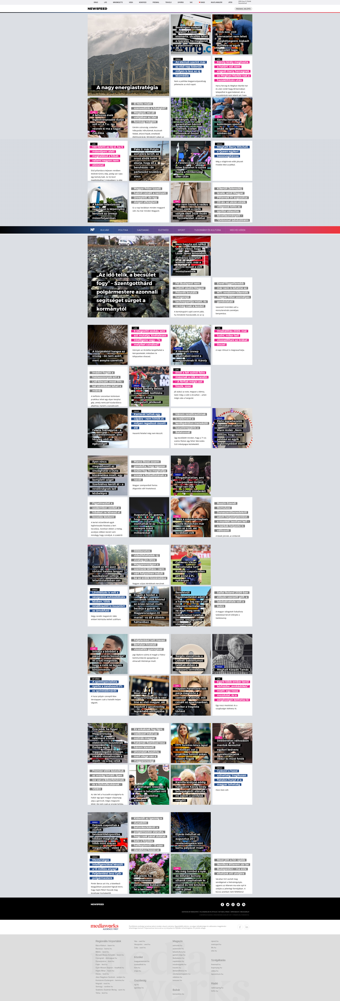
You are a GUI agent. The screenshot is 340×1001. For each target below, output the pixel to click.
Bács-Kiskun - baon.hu (105, 945)
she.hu (214, 951)
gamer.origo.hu (179, 955)
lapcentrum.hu (217, 974)
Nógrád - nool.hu (103, 983)
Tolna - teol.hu (102, 993)
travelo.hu (177, 968)
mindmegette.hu (179, 964)
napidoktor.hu (178, 961)
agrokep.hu (139, 988)
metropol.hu (216, 944)
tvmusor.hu (177, 980)
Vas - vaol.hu (139, 941)
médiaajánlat (244, 912)
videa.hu (214, 971)
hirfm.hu (214, 991)
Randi (203, 2)
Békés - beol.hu (102, 952)
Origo (96, 2)
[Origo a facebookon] (222, 904)
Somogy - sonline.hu (104, 986)
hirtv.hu (137, 968)
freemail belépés (243, 9)
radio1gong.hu (217, 988)
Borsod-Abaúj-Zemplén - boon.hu (110, 955)
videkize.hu (177, 977)
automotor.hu (178, 949)
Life (105, 2)
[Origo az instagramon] (233, 904)
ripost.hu (214, 941)
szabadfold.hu (140, 964)
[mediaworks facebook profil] (240, 927)
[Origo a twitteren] (227, 904)
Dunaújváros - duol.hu (105, 961)
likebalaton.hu (178, 958)
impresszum (235, 912)
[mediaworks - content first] (104, 927)
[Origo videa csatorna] (238, 904)
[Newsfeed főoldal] (97, 904)
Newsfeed (142, 2)
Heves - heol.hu (102, 974)
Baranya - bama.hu (104, 949)
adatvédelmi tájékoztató (190, 912)
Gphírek (181, 2)
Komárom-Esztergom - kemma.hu (110, 980)
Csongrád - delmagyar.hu (106, 958)
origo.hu (137, 971)
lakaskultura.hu (179, 952)
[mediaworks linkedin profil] (246, 927)
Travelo (168, 2)
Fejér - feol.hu (101, 964)
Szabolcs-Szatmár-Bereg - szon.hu (110, 990)
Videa (131, 2)
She (191, 2)
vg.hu (136, 984)
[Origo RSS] (243, 904)
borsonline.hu (178, 994)
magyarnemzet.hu (141, 961)
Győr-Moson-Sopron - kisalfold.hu (110, 968)
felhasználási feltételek (208, 912)
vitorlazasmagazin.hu (181, 974)
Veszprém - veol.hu (142, 944)
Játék (230, 2)
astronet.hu (177, 945)
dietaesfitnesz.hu (180, 971)
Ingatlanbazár (216, 2)
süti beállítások (223, 912)
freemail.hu (216, 964)
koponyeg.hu (216, 968)
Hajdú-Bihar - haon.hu (105, 971)
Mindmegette (118, 2)
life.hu (213, 947)
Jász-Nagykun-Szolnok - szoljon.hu (110, 977)
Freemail (156, 2)
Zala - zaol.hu (140, 947)
